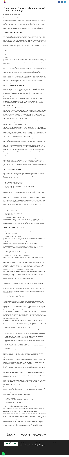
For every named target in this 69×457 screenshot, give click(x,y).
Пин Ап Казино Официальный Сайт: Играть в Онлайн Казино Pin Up (25, 434)
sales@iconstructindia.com (40, 445)
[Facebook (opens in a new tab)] (59, 2)
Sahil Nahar (7, 14)
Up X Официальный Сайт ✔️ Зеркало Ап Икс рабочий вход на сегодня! (10, 434)
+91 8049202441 (38, 444)
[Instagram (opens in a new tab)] (62, 2)
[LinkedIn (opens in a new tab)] (65, 2)
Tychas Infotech (41, 455)
